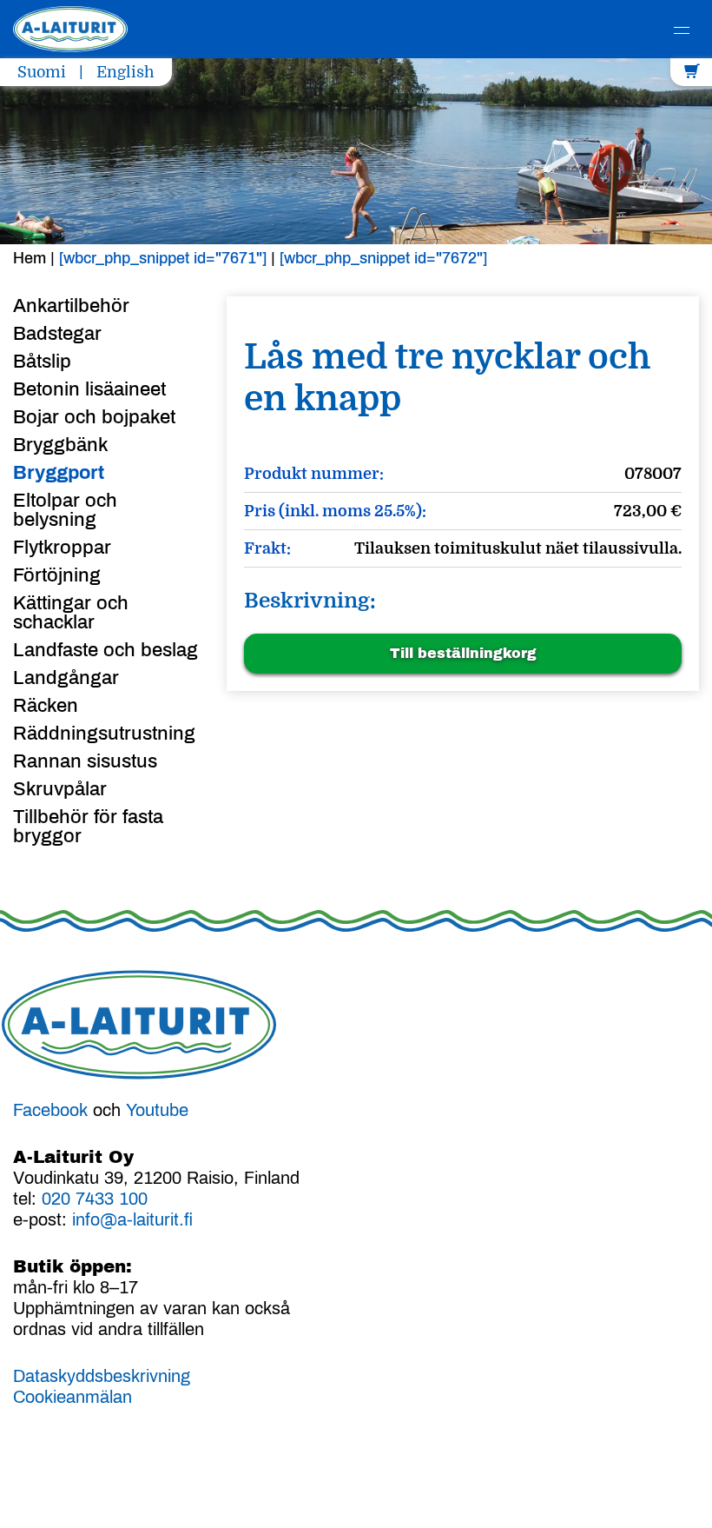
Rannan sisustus (85, 761)
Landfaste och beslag (105, 650)
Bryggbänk (60, 445)
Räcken (45, 705)
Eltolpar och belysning (65, 510)
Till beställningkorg (463, 653)
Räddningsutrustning (104, 733)
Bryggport (58, 472)
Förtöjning (57, 575)
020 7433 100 (95, 1198)
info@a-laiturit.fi (132, 1219)
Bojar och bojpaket (94, 417)
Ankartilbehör (71, 306)
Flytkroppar (62, 547)
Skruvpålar (60, 789)
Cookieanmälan (72, 1396)
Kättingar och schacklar (71, 613)
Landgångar (66, 678)
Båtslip (42, 361)
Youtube (157, 1109)
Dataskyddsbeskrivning (101, 1375)
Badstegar (57, 333)
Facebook (50, 1109)
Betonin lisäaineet (89, 389)
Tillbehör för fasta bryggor (88, 826)
